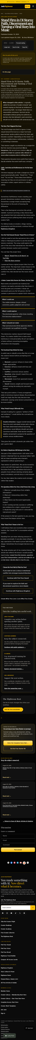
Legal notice (4, 1037)
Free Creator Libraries (8, 932)
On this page (7, 72)
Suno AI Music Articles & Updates (11, 13)
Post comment (18, 849)
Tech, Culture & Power (8, 971)
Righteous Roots (6, 975)
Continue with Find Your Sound (18, 578)
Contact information (6, 1033)
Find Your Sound (6, 945)
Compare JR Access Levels (9, 959)
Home (2, 13)
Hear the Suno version (12, 260)
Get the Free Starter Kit (18, 748)
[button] (2, 718)
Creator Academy (6, 929)
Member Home (5, 991)
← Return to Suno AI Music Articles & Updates (18, 821)
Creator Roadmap (6, 925)
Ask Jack (27, 6)
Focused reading (20, 43)
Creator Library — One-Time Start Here (13, 998)
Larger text (7, 47)
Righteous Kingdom (8, 229)
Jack (7, 6)
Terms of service (5, 1029)
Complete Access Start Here (9, 1002)
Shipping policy (5, 1031)
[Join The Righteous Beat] (32, 907)
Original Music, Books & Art (9, 979)
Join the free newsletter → (13, 709)
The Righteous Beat (7, 936)
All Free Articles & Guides (9, 982)
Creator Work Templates (8, 1006)
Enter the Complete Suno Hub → (18, 743)
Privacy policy (4, 1027)
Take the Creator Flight (8, 921)
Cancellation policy (6, 1035)
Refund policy (4, 1025)
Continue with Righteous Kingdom (18, 591)
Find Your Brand (6, 952)
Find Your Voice (5, 948)
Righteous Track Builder (8, 956)
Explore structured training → (13, 669)
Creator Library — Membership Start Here (13, 995)
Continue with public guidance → (15, 647)
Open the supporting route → (13, 688)
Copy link (24, 47)
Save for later (16, 47)
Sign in (3, 1013)
